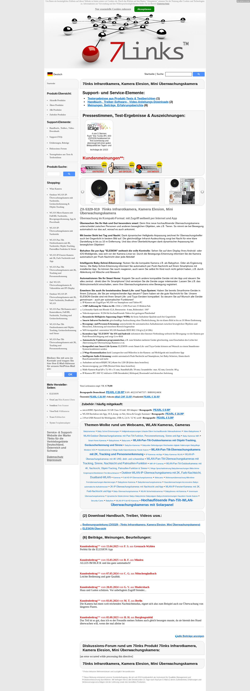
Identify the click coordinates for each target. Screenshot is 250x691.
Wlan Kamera (55, 189)
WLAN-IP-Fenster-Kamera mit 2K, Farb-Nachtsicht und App (62, 258)
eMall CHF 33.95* (123, 396)
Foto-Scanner (59, 405)
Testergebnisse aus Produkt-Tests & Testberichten (121, 98)
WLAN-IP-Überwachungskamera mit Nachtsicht (61, 231)
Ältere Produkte (56, 105)
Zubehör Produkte (57, 115)
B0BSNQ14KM (154, 392)
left (82, 191)
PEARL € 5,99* (165, 417)
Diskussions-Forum (58, 149)
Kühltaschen (57, 417)
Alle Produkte (55, 110)
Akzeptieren (144, 9)
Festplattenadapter (59, 423)
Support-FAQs (55, 137)
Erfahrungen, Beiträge (59, 143)
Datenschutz (163, 4)
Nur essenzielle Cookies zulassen (113, 9)
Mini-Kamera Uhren (62, 400)
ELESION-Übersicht (94, 528)
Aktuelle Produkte (57, 100)
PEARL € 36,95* (152, 396)
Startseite (149, 74)
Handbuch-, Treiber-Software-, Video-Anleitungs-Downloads (128, 101)
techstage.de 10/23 (99, 150)
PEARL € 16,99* (174, 413)
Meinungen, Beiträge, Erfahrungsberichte (115, 105)
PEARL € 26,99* (115, 392)
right (202, 191)
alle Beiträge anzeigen (191, 636)
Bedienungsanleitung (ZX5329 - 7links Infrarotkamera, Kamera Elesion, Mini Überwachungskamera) (141, 524)
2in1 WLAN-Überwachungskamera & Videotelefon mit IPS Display (62, 285)
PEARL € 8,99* (161, 409)
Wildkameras (59, 411)
